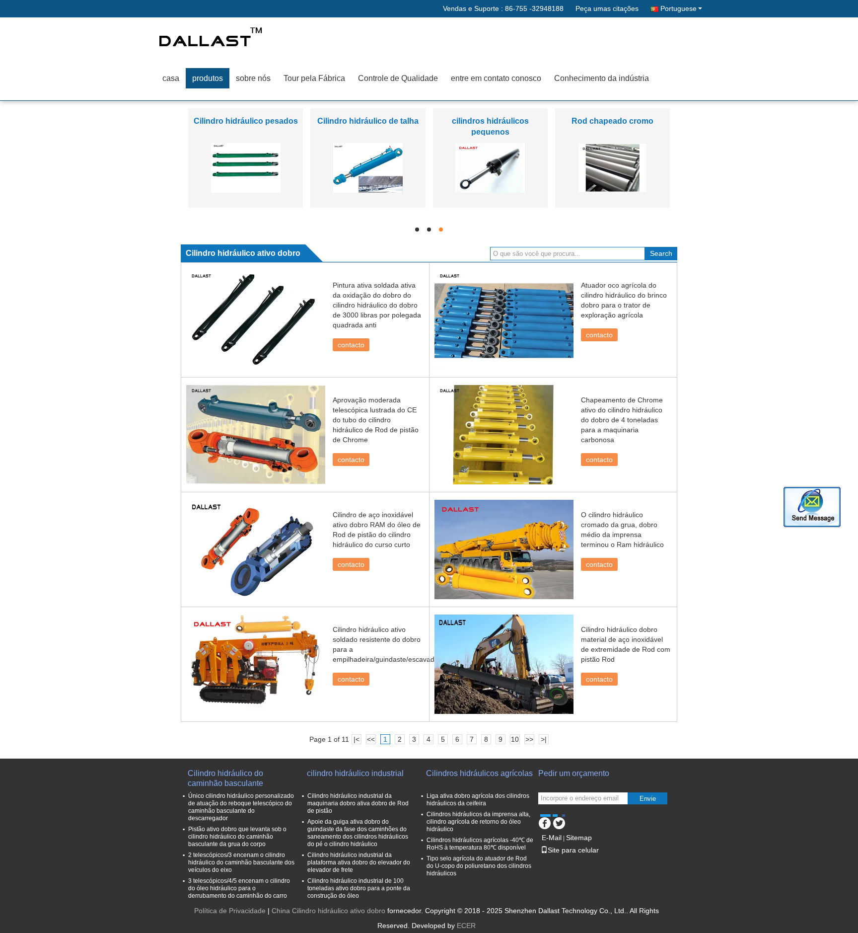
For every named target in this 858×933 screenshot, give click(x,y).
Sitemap (579, 838)
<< (371, 739)
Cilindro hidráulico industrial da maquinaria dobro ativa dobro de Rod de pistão (358, 803)
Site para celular (573, 850)
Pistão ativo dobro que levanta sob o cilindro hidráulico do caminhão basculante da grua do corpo (237, 837)
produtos (207, 78)
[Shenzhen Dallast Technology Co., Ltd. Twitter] (559, 821)
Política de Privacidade (230, 911)
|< (356, 739)
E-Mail (552, 838)
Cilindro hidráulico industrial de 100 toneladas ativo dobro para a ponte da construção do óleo (358, 888)
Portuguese (678, 8)
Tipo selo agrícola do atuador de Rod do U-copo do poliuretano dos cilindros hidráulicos (479, 866)
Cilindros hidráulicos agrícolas (479, 773)
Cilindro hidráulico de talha (368, 121)
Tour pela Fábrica (314, 78)
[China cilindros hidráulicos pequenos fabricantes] (490, 167)
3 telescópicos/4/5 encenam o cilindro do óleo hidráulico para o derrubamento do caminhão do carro (239, 888)
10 (515, 739)
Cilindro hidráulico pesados (246, 121)
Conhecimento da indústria (601, 78)
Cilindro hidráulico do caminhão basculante (225, 778)
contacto (351, 345)
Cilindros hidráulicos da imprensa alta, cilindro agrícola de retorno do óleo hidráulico (478, 822)
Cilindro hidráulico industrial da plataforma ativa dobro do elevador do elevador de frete (358, 862)
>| (544, 739)
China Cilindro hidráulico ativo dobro (328, 911)
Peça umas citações (607, 8)
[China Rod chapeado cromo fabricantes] (612, 167)
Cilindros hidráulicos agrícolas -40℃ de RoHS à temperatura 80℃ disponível (480, 844)
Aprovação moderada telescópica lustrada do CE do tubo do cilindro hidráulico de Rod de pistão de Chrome (376, 420)
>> (529, 739)
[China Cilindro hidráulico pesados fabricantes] (246, 167)
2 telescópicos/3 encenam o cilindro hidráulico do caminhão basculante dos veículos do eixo (241, 862)
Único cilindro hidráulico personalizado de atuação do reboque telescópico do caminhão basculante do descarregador (241, 807)
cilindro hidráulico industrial (355, 773)
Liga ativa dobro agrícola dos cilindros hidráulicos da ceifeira (478, 799)
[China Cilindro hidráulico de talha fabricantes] (368, 167)
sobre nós (253, 78)
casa (170, 78)
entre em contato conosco (496, 78)
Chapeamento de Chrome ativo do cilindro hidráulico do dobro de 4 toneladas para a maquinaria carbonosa (622, 420)
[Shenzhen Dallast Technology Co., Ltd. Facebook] (544, 821)
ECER (466, 926)
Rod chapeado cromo (612, 121)
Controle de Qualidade (398, 78)
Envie (648, 798)
